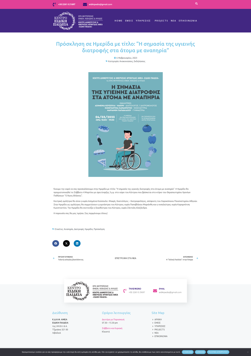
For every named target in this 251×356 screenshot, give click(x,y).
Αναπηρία (68, 229)
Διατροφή (79, 229)
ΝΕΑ (173, 20)
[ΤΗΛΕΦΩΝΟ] (125, 291)
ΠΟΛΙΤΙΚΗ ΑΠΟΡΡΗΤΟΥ (218, 352)
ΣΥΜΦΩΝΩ (187, 352)
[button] (55, 243)
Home (119, 20)
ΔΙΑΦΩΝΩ (200, 352)
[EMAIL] (155, 291)
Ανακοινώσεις (126, 61)
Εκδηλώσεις (139, 61)
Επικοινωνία (188, 20)
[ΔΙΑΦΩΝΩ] (247, 352)
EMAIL (162, 288)
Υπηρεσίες (143, 20)
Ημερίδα (89, 229)
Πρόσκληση (99, 229)
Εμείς (129, 20)
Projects (161, 20)
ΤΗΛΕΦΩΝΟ (135, 288)
